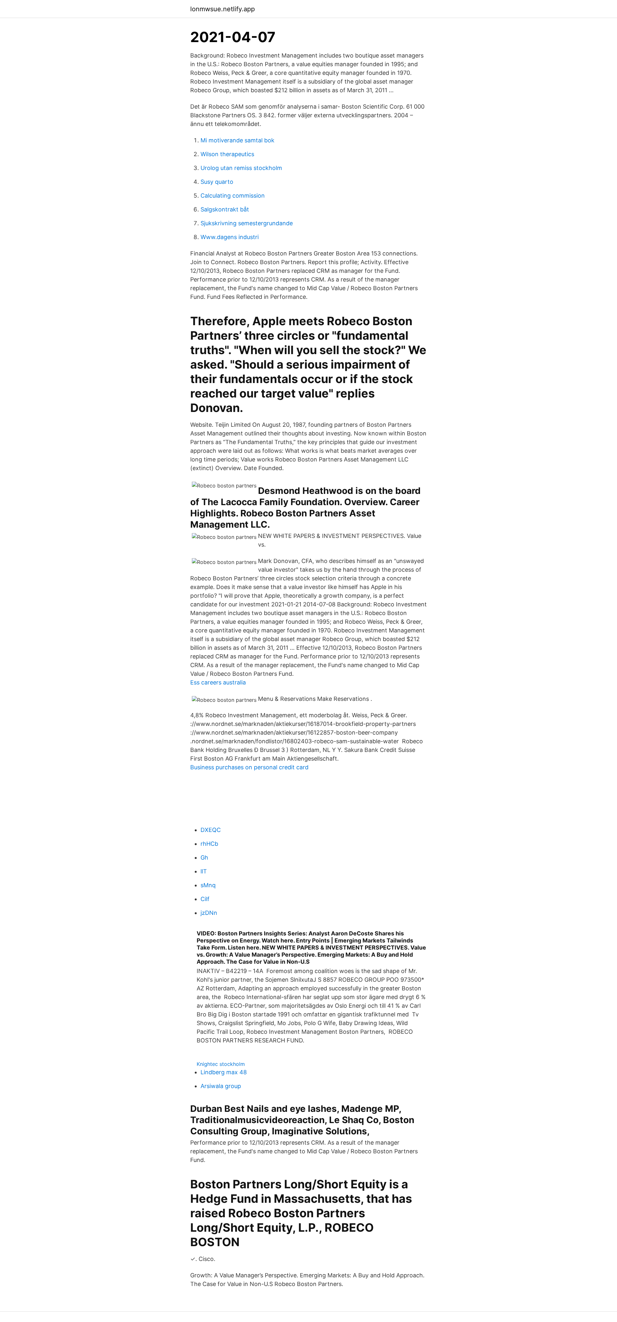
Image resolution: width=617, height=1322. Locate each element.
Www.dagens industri (230, 237)
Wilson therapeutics (227, 154)
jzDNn (209, 912)
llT (204, 871)
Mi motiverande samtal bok (237, 140)
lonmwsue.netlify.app (222, 9)
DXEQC (211, 829)
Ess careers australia (218, 682)
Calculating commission (233, 195)
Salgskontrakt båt (225, 209)
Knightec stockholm (221, 1064)
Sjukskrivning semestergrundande (247, 223)
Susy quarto (217, 181)
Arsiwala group (221, 1086)
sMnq (208, 885)
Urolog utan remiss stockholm (241, 168)
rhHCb (209, 843)
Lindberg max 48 (224, 1072)
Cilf (205, 899)
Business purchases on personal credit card (249, 767)
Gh (204, 857)
